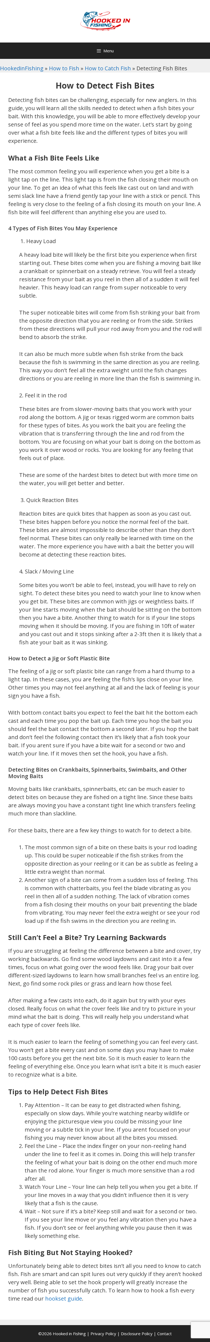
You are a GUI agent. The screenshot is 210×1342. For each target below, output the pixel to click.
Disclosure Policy (137, 1333)
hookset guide (63, 1298)
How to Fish (64, 68)
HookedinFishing (21, 68)
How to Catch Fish (108, 68)
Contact (164, 1333)
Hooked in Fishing (69, 1333)
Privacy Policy (103, 1333)
